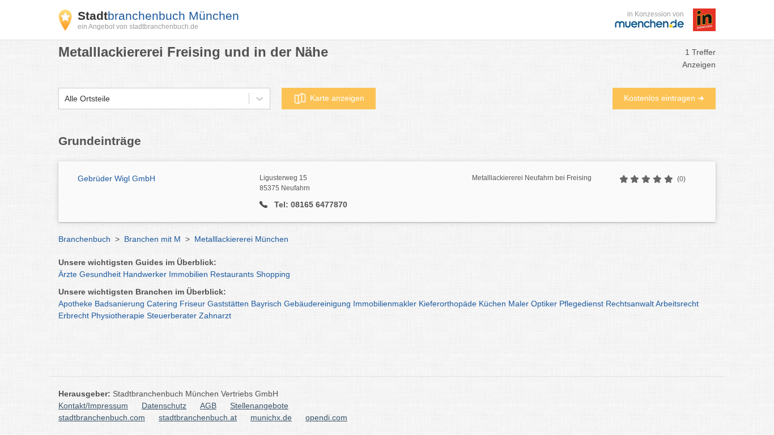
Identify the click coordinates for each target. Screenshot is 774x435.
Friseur (192, 303)
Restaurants (232, 274)
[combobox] (64, 99)
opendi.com (326, 417)
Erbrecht (73, 315)
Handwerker (145, 274)
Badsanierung (119, 303)
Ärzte (67, 274)
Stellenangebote (259, 405)
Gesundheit (100, 274)
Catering (162, 303)
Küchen (492, 303)
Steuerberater (172, 315)
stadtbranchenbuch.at (198, 417)
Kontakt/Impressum (93, 405)
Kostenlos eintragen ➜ (664, 98)
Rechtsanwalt (630, 303)
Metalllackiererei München (241, 239)
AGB (208, 405)
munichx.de (271, 417)
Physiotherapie (117, 315)
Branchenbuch (84, 239)
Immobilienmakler (384, 303)
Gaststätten (228, 303)
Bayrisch (266, 303)
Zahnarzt (215, 315)
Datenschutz (164, 405)
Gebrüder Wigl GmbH (116, 178)
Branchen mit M (152, 239)
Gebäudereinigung (317, 303)
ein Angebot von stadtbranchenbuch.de (138, 27)
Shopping (273, 274)
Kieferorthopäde (448, 303)
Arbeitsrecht (677, 303)
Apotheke (75, 303)
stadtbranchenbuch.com (101, 417)
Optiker (544, 303)
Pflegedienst (581, 303)
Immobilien (188, 274)
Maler (518, 303)
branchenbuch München (158, 15)
